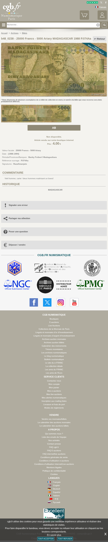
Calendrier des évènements (54, 346)
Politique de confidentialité (54, 471)
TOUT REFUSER (65, 539)
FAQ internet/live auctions (54, 454)
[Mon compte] (102, 19)
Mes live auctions (54, 394)
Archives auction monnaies (54, 339)
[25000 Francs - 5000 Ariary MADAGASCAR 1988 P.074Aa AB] (54, 96)
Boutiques (54, 319)
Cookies (54, 474)
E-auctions (54, 322)
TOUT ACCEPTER (45, 539)
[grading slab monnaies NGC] (18, 285)
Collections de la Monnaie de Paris (54, 329)
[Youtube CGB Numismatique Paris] (74, 302)
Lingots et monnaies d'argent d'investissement (54, 336)
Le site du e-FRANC (54, 363)
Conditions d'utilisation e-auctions (54, 461)
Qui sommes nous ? (54, 434)
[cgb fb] (105, 3)
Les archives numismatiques (54, 352)
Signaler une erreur (18, 205)
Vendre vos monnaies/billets (54, 419)
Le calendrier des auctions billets (54, 426)
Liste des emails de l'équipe (54, 437)
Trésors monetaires (54, 349)
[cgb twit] (101, 3)
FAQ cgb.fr (54, 447)
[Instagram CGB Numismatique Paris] (61, 302)
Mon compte (54, 384)
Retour (101, 38)
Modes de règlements (54, 408)
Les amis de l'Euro (54, 373)
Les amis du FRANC (54, 369)
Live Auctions (54, 325)
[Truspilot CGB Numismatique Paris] (92, 3)
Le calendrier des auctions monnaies (54, 422)
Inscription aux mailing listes (54, 401)
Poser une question (18, 231)
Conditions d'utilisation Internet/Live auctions (54, 464)
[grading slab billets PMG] (90, 285)
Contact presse (54, 444)
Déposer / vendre (17, 245)
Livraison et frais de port (54, 404)
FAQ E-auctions (54, 450)
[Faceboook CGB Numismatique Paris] (34, 302)
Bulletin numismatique (54, 359)
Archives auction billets (54, 342)
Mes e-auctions (54, 391)
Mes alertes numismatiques (54, 398)
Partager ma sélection (19, 218)
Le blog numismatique (54, 356)
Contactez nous (54, 381)
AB (54, 127)
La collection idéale (54, 366)
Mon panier (54, 387)
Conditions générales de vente (54, 457)
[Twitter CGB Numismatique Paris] (47, 302)
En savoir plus (54, 535)
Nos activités (54, 440)
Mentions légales (54, 467)
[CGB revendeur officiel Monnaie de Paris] (54, 285)
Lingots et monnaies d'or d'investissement (54, 332)
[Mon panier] (84, 19)
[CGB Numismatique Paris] (11, 20)
